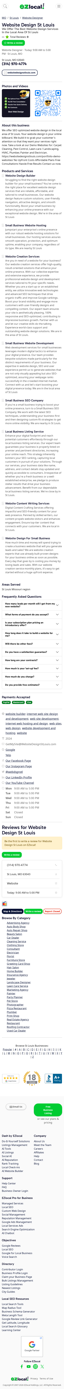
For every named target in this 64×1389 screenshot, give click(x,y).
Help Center (9, 1183)
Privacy (34, 1378)
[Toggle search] (5, 6)
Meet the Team (42, 1145)
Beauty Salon (14, 934)
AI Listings (8, 1152)
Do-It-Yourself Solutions (16, 1141)
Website (12, 883)
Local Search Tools (12, 1304)
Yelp (8, 755)
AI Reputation (10, 1160)
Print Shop (13, 1016)
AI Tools (6, 1148)
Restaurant (13, 1023)
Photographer (15, 1004)
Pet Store (12, 1001)
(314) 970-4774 (17, 865)
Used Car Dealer (16, 1030)
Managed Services (12, 1203)
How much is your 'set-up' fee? (22, 668)
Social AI (7, 1156)
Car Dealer (13, 937)
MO (4, 18)
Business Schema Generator (18, 1311)
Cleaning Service (16, 941)
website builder (15, 714)
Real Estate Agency (18, 1019)
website (22, 733)
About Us (39, 1141)
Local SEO (7, 1207)
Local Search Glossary (14, 1326)
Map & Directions (12, 911)
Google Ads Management (17, 1222)
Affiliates (39, 1152)
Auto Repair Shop (17, 930)
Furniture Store (16, 960)
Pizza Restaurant (17, 1008)
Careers (38, 1148)
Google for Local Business (17, 1253)
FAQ (4, 1187)
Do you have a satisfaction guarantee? (26, 652)
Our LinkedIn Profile (19, 777)
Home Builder (15, 971)
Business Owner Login (15, 1191)
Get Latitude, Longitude (16, 1322)
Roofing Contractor (18, 1027)
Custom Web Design (14, 1211)
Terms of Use (46, 1378)
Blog (36, 1163)
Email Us (17, 1106)
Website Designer (32, 18)
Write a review (15, 42)
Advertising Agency (18, 923)
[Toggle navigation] (59, 6)
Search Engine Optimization (18, 1229)
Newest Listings (11, 1288)
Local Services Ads (12, 1225)
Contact (38, 1160)
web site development (44, 719)
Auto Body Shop (16, 926)
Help (36, 1156)
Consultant (13, 949)
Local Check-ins (11, 1167)
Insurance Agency (17, 975)
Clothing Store (15, 945)
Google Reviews (11, 1245)
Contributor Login (12, 1269)
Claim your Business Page (17, 1277)
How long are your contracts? (21, 660)
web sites (55, 723)
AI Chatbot (8, 1233)
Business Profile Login (15, 1273)
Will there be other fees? (19, 643)
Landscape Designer (19, 982)
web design (13, 728)
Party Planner (15, 997)
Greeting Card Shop (18, 963)
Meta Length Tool (12, 1315)
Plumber (12, 1012)
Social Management (13, 1214)
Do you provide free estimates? (22, 684)
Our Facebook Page (18, 761)
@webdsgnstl (14, 772)
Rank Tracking (10, 1163)
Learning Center (11, 1330)
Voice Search (9, 1257)
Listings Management (14, 1145)
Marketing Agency (17, 989)
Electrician (13, 952)
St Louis (14, 18)
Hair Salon (13, 967)
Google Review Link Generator (20, 1319)
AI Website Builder (12, 1171)
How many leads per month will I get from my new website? (30, 605)
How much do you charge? (19, 676)
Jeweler (11, 978)
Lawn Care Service (17, 986)
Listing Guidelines (12, 1284)
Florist (10, 956)
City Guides (8, 1291)
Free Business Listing (48, 1110)
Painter (11, 993)
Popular (7, 1049)
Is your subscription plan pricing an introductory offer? (24, 624)
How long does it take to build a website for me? (29, 634)
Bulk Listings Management (17, 1280)
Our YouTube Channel (20, 783)
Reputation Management (16, 1218)
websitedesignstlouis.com (21, 72)
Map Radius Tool (11, 1308)
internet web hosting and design (27, 723)
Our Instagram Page (19, 766)
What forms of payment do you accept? (27, 614)
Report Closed (52, 911)
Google (10, 750)
